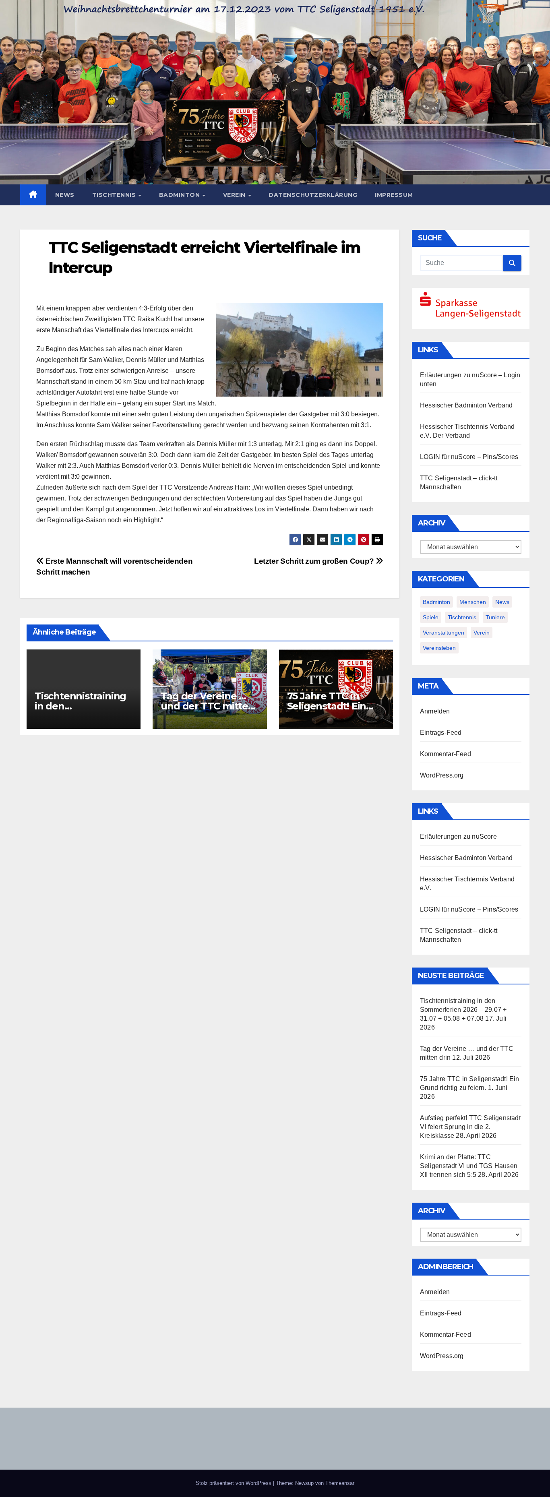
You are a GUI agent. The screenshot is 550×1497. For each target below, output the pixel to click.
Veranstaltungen (443, 632)
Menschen (472, 602)
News (64, 194)
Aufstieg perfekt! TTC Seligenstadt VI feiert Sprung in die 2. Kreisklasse (470, 1126)
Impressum (394, 194)
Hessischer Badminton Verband (466, 405)
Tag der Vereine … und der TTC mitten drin (207, 706)
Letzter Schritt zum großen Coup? (315, 561)
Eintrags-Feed (441, 732)
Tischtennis (115, 194)
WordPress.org (442, 775)
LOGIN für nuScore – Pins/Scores (469, 456)
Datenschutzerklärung (313, 194)
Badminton (180, 194)
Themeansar (339, 1483)
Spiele (430, 617)
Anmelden (435, 711)
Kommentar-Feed (445, 754)
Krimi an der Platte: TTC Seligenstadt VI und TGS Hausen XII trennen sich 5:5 (468, 1166)
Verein (235, 194)
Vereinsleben (439, 648)
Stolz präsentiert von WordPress (234, 1483)
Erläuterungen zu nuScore (458, 375)
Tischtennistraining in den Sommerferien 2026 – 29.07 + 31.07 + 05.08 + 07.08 (463, 1009)
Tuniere (495, 617)
